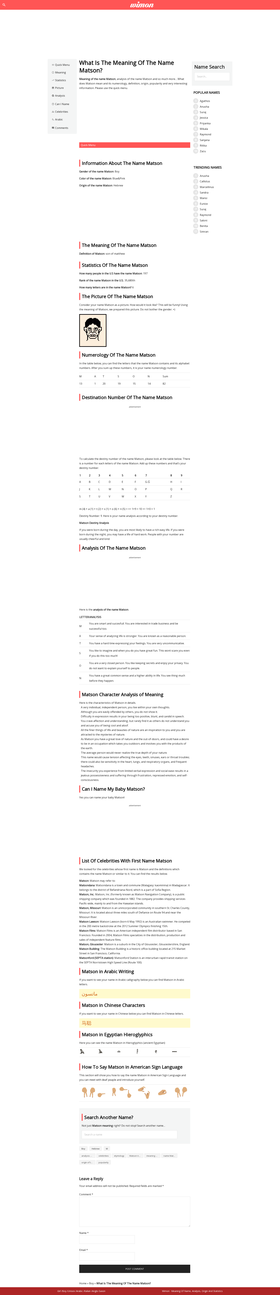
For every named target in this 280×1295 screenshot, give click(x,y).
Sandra (204, 192)
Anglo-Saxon (98, 1291)
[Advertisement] (140, 35)
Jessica (204, 117)
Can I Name (60, 104)
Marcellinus (207, 187)
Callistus (205, 181)
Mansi (203, 198)
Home (83, 1283)
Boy (83, 1148)
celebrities (104, 1155)
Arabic (57, 119)
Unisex (71, 1291)
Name (84, 1233)
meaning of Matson (153, 1155)
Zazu (203, 151)
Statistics (59, 80)
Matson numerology (136, 1155)
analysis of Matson (88, 1155)
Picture (58, 88)
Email (83, 1250)
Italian (87, 1291)
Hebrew (95, 1148)
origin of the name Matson (88, 1162)
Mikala (204, 129)
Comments (60, 128)
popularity (104, 1162)
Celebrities (60, 111)
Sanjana (205, 140)
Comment (86, 1194)
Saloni (203, 220)
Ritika (203, 145)
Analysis (58, 95)
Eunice (204, 204)
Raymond (205, 134)
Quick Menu (61, 65)
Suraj (203, 112)
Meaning (59, 72)
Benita (204, 226)
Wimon (165, 1291)
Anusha (204, 106)
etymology (119, 1155)
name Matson (170, 1155)
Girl (59, 1291)
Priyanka (205, 123)
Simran (204, 231)
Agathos (205, 101)
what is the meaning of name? (140, 5)
